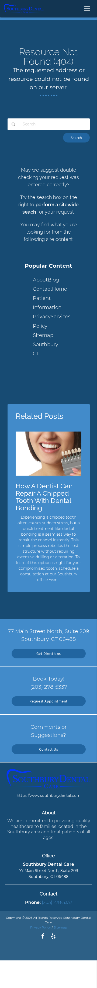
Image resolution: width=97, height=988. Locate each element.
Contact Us (48, 749)
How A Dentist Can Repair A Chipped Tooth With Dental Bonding (44, 497)
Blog (53, 280)
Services (61, 317)
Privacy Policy (40, 927)
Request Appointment (48, 701)
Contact (42, 289)
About (40, 280)
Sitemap (43, 335)
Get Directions (48, 653)
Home (59, 289)
